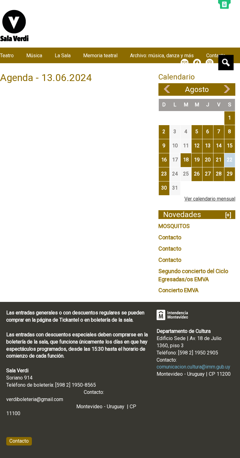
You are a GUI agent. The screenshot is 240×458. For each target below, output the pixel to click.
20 (208, 160)
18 (186, 160)
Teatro (7, 56)
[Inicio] (14, 25)
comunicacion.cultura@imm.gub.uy (193, 367)
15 (229, 146)
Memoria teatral (100, 56)
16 (164, 160)
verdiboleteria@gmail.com (34, 399)
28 (219, 174)
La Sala (63, 56)
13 (208, 146)
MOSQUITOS (174, 226)
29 (229, 174)
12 (197, 146)
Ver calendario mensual (209, 199)
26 (197, 174)
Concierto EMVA (178, 290)
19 (197, 160)
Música (34, 56)
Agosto (197, 89)
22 (229, 160)
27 (208, 174)
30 (164, 188)
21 (219, 160)
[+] (228, 215)
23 (164, 174)
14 (219, 146)
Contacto (169, 237)
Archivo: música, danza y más (162, 56)
